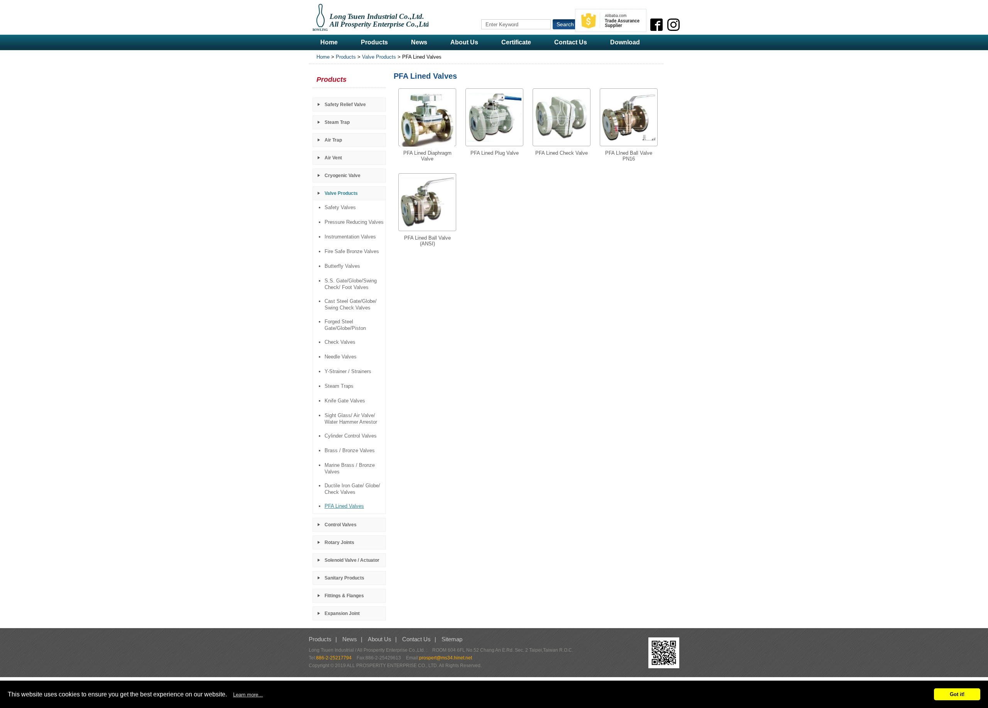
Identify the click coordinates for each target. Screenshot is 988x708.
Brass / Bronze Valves (350, 450)
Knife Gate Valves (345, 401)
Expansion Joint (342, 613)
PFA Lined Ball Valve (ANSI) (427, 241)
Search (565, 24)
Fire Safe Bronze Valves (352, 251)
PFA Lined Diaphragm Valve (427, 156)
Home (329, 42)
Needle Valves (341, 357)
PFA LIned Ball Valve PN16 (628, 156)
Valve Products (379, 57)
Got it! (957, 694)
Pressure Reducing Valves (354, 222)
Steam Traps (339, 386)
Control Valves (341, 524)
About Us (464, 42)
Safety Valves (340, 207)
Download (625, 42)
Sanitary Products (344, 578)
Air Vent (333, 158)
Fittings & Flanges (344, 595)
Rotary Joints (339, 542)
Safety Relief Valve (345, 104)
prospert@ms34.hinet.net (445, 658)
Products (374, 42)
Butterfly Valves (342, 266)
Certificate (516, 42)
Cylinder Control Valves (351, 436)
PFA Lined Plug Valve (494, 153)
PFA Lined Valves (344, 506)
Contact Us (570, 42)
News (419, 42)
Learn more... (248, 695)
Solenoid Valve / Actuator (352, 560)
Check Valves (340, 342)
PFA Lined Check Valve (561, 153)
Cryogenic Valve (342, 175)
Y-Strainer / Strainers (348, 371)
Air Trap (333, 140)
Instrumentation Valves (350, 237)
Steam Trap (337, 122)
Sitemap (452, 639)
